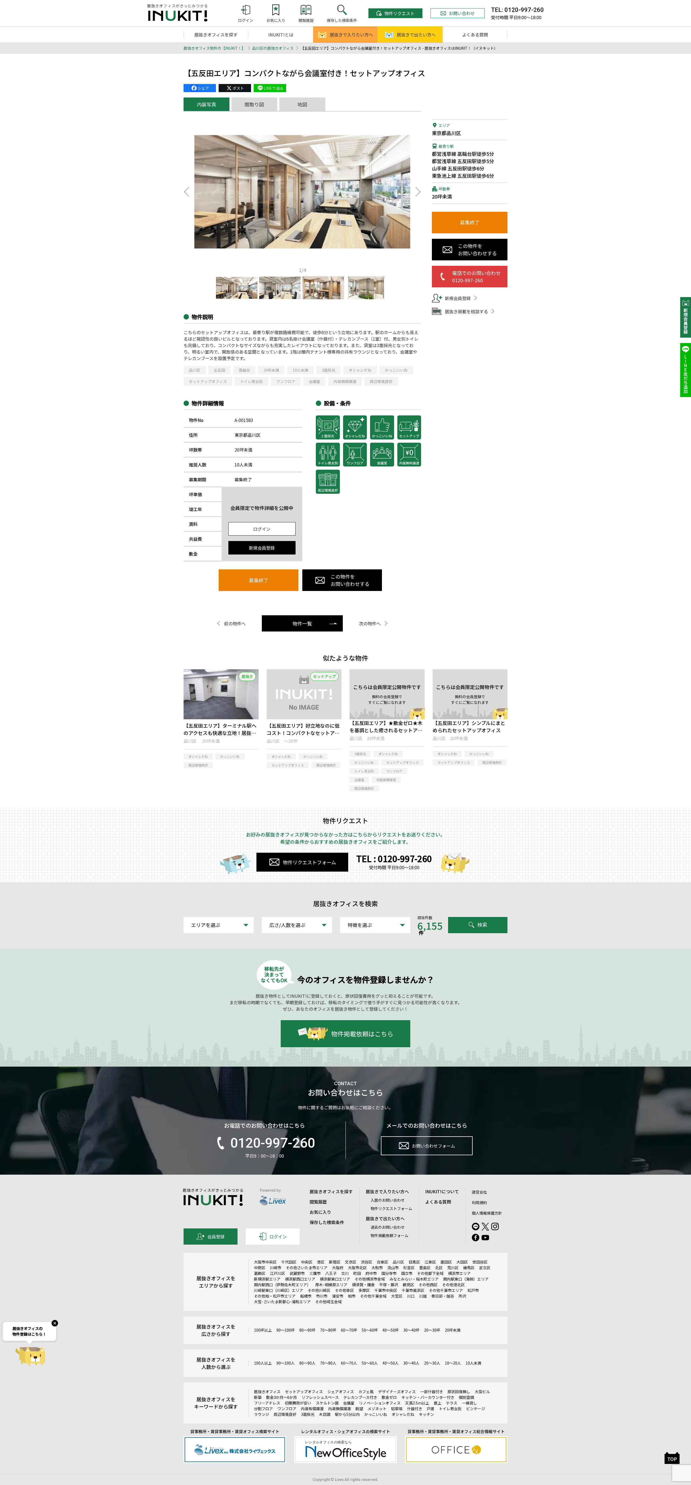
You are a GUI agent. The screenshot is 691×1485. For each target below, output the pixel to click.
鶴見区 (408, 1284)
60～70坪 (349, 1330)
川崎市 (275, 1267)
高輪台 (244, 370)
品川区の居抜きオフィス (273, 48)
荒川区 (453, 1267)
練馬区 (469, 1267)
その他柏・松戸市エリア (275, 1296)
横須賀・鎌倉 (363, 1284)
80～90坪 (307, 1330)
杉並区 (409, 1267)
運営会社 (479, 1192)
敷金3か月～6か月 (281, 1397)
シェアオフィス (340, 1391)
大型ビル (482, 1391)
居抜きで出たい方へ (416, 34)
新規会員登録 (262, 548)
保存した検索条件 (327, 1222)
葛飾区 (259, 1273)
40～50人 (390, 1363)
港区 (320, 1262)
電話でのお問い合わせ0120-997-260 (476, 276)
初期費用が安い (298, 1403)
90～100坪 (285, 1330)
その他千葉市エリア (446, 1290)
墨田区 (446, 1262)
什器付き (414, 1408)
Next (418, 191)
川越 (423, 1296)
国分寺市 (389, 1273)
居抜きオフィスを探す (216, 34)
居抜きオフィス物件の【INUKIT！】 (214, 48)
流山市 (393, 1267)
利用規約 (479, 1202)
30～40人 (411, 1363)
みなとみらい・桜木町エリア (414, 1279)
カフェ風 (366, 1391)
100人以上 (263, 1363)
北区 (439, 1267)
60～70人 (349, 1363)
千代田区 (288, 1262)
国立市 (406, 1273)
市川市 (321, 1296)
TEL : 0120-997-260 (394, 858)
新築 (258, 1397)
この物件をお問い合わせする (350, 580)
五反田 (219, 370)
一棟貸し (469, 1403)
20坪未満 (271, 370)
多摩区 (364, 1290)
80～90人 (307, 1363)
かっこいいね (396, 370)
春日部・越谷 (442, 1296)
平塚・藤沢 (388, 1284)
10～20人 (453, 1363)
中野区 (259, 1267)
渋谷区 (366, 1262)
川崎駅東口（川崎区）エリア (278, 1290)
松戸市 (473, 1290)
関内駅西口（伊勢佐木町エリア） (282, 1284)
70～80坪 (328, 1330)
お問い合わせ (462, 13)
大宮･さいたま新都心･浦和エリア (282, 1301)
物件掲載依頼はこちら (362, 1033)
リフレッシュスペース (320, 1397)
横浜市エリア (459, 1273)
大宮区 (396, 1296)
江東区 (430, 1262)
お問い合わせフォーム (433, 1146)
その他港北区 (453, 1284)
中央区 (306, 1262)
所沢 (462, 1296)
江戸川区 (277, 1273)
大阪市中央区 (265, 1262)
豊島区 (425, 1267)
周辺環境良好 (381, 381)
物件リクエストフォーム (309, 862)
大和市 (377, 1267)
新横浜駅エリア (267, 1279)
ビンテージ (475, 1408)
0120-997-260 (272, 1143)
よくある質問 (475, 34)
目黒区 (414, 1262)
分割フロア (263, 1408)
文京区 (350, 1262)
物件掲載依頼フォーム (389, 1235)
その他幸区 (344, 1290)
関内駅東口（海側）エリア (466, 1279)
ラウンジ (261, 1414)
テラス (451, 1403)
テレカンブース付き (360, 1397)
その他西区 (428, 1284)
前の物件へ (235, 623)
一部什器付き (431, 1391)
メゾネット (377, 1408)
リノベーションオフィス (380, 1403)
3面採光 (328, 370)
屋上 (437, 1403)
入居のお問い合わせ (388, 1200)
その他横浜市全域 (370, 1279)
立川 (345, 1273)
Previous (186, 191)
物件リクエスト (399, 13)
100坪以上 (263, 1330)
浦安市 (337, 1296)
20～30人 (432, 1363)
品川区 (194, 370)
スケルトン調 (327, 1403)
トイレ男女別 (251, 381)
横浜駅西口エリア (300, 1279)
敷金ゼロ (389, 1397)
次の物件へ (370, 623)
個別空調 (466, 1397)
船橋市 (305, 1296)
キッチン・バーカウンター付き (427, 1397)
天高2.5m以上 (417, 1403)
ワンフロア (285, 381)
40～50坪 (390, 1330)
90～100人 (285, 1363)
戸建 (430, 1408)
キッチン (426, 1414)
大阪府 (337, 1267)
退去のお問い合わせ (388, 1227)
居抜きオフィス (267, 1391)
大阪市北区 (357, 1267)
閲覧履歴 (318, 1201)
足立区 (484, 1267)
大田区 (462, 1262)
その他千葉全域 (373, 1296)
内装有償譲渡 (312, 1408)
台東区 (382, 1262)
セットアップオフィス (208, 381)
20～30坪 (432, 1330)
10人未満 (300, 370)
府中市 (371, 1273)
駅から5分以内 (347, 1414)
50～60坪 (370, 1330)
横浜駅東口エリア (335, 1279)
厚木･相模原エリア (331, 1284)
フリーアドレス (267, 1403)
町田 (357, 1273)
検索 (482, 925)
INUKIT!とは (280, 34)
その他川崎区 (319, 1290)
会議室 (314, 381)
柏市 (351, 1296)
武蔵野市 (297, 1273)
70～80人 (328, 1363)
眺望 (359, 1408)
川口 (411, 1296)
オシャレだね (360, 370)
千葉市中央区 (385, 1290)
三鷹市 (315, 1273)
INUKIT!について (442, 1191)
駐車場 (396, 1408)
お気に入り (320, 1212)
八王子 (331, 1273)
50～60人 (370, 1363)
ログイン (261, 529)
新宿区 (334, 1262)
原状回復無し (459, 1391)
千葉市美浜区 (413, 1290)
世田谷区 (479, 1262)
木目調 (324, 1414)
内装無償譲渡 (345, 381)
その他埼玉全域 (328, 1301)
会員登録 (216, 1236)
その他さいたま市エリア (306, 1267)
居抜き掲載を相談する (466, 311)
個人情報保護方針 (487, 1213)
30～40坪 (411, 1330)
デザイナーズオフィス (397, 1391)
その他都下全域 (430, 1273)
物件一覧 (302, 623)
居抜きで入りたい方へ (351, 34)
